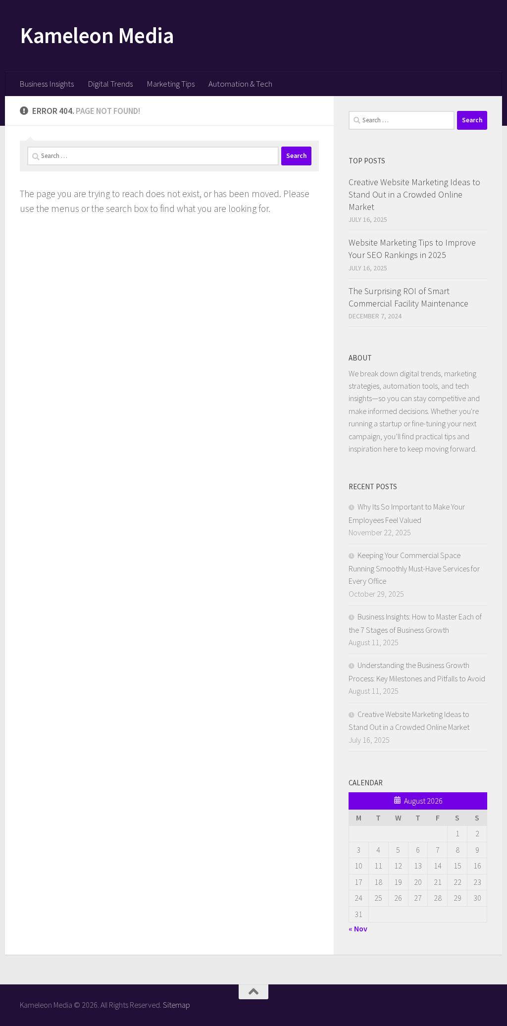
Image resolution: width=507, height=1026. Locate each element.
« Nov (358, 928)
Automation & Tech (240, 83)
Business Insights (46, 83)
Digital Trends (110, 83)
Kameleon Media (97, 35)
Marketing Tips (171, 83)
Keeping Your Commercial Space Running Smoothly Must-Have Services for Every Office (414, 568)
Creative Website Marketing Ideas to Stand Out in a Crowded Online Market (414, 194)
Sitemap (176, 1005)
